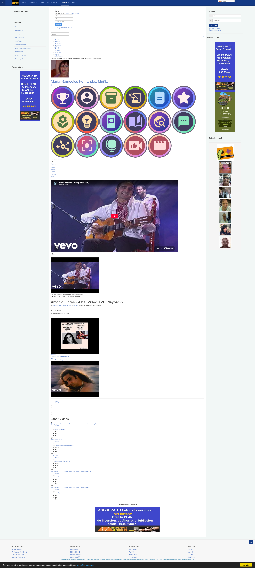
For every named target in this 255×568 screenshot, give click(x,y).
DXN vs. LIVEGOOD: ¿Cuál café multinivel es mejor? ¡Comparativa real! (70, 487)
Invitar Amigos (18, 41)
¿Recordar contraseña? (215, 30)
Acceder (58, 24)
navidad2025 (54, 456)
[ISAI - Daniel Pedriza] (225, 180)
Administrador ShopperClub (62, 461)
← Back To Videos (56, 179)
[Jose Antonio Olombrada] (30, 96)
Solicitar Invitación (19, 37)
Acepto (246, 565)
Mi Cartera (74, 557)
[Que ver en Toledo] (225, 112)
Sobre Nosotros (17, 554)
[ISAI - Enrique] (225, 217)
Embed (57, 403)
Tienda (190, 554)
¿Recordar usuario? (214, 29)
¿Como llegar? (19, 59)
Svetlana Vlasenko (60, 429)
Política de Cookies (19, 552)
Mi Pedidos (74, 552)
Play (54, 296)
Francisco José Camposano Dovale (64, 445)
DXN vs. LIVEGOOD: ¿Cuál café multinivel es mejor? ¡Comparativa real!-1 (71, 471)
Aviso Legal (18, 34)
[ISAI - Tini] (225, 229)
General (57, 426)
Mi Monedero (75, 554)
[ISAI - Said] (225, 242)
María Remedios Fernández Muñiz (79, 81)
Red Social (192, 557)
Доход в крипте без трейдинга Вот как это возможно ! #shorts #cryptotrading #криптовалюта (77, 424)
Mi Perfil (73, 549)
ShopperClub (52, 3)
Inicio (24, 3)
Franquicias (133, 554)
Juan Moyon (58, 477)
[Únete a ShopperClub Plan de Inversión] (127, 519)
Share (56, 401)
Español (223, 1)
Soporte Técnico (18, 557)
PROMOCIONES (19, 52)
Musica (75, 306)
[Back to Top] (251, 542)
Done (53, 254)
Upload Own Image (75, 296)
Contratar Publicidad (20, 45)
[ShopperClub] (15, 2)
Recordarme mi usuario (65, 27)
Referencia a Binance (57, 440)
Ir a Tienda (133, 549)
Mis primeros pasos (20, 27)
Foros (42, 3)
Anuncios (191, 552)
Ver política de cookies (85, 565)
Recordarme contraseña (65, 29)
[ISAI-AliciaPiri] (225, 167)
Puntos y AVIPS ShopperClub (22, 48)
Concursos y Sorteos (20, 55)
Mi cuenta (75, 3)
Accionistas (33, 3)
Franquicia (55, 85)
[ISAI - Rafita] (225, 205)
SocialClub (65, 3)
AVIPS (131, 552)
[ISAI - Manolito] (225, 192)
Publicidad (133, 557)
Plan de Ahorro (19, 30)
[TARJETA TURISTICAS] (225, 152)
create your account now (72, 13)
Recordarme (60, 22)
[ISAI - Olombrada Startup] (225, 67)
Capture (62, 296)
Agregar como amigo (57, 159)
